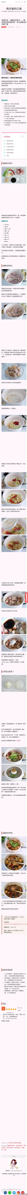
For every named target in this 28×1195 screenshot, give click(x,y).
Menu (4, 2)
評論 (8, 155)
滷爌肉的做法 (10, 143)
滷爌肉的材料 (10, 141)
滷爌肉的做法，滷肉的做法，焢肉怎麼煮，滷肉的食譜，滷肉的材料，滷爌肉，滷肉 (13, 1148)
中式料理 (10, 1143)
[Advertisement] (14, 44)
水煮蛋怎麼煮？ (10, 146)
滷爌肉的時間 (10, 150)
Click (26, 597)
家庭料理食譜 (10, 152)
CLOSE (22, 136)
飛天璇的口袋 (14, 8)
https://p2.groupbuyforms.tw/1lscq (15, 924)
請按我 (19, 740)
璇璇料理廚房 (18, 1143)
